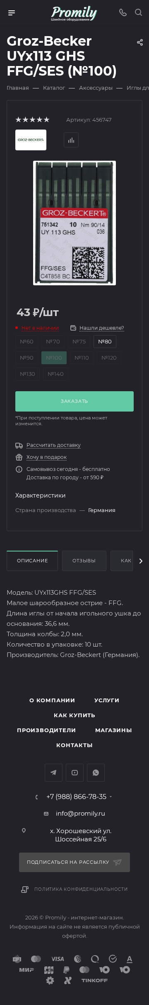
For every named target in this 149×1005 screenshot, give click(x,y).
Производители (46, 730)
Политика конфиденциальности (81, 889)
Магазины (113, 730)
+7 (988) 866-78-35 (76, 797)
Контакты (74, 745)
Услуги (107, 700)
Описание (32, 561)
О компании (52, 700)
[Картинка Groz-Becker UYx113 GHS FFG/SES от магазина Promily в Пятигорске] (74, 222)
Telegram (53, 773)
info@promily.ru (80, 813)
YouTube (75, 773)
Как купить (74, 715)
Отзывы (84, 561)
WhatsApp (96, 773)
